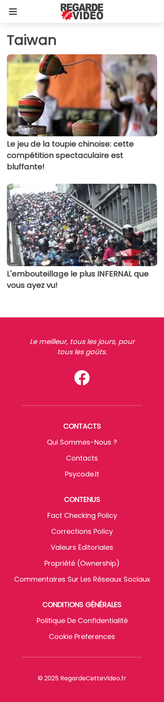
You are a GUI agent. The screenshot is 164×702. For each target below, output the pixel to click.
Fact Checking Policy (82, 515)
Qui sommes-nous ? (82, 442)
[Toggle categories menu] (13, 11)
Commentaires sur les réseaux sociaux (82, 579)
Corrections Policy (82, 531)
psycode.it (82, 474)
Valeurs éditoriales (82, 547)
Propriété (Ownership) (82, 563)
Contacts (82, 458)
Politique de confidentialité (82, 620)
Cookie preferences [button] (82, 636)
